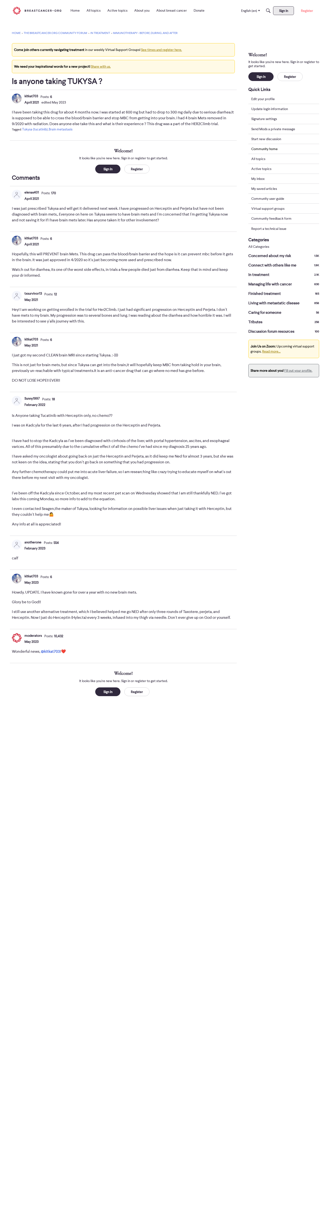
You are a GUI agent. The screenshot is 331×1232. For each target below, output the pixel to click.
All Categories (258, 247)
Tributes (283, 322)
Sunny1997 (32, 398)
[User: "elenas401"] (17, 195)
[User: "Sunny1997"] (17, 401)
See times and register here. (161, 50)
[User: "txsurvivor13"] (17, 296)
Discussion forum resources (283, 331)
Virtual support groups (267, 208)
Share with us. (101, 66)
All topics (258, 159)
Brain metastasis (60, 129)
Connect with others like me (283, 265)
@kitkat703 (50, 651)
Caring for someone (283, 312)
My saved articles (264, 188)
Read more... (271, 351)
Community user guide (267, 198)
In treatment (283, 274)
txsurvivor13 (33, 293)
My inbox (258, 179)
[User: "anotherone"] (17, 544)
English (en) (249, 10)
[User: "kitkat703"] (17, 98)
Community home (264, 148)
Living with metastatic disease (283, 303)
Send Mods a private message (273, 129)
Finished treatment (283, 293)
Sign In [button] (107, 169)
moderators (33, 635)
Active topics (261, 169)
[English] (37, 10)
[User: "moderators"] (17, 638)
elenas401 (31, 192)
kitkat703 (31, 96)
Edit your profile (263, 99)
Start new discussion (266, 139)
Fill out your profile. (298, 370)
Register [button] (137, 169)
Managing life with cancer (283, 284)
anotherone (32, 542)
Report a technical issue (268, 228)
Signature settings (264, 119)
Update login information (269, 109)
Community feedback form (271, 218)
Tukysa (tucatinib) (35, 129)
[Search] (268, 10)
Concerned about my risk (283, 255)
